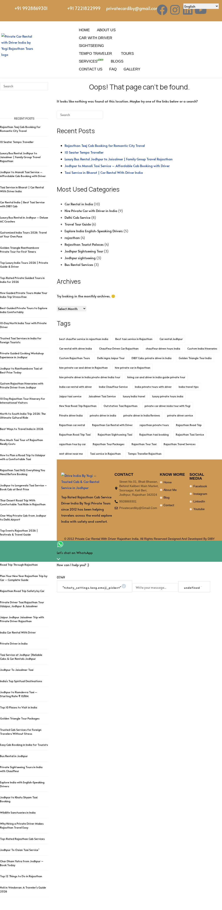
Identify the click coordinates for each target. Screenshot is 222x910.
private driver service (180, 415)
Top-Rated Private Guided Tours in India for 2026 (22, 280)
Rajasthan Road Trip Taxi (75, 434)
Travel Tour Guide (78, 224)
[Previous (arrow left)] (7, 455)
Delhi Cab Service (77, 217)
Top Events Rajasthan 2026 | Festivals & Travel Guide (19, 532)
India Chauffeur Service (113, 386)
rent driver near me (71, 453)
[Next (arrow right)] (214, 455)
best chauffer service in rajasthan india (83, 339)
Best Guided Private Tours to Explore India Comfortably (23, 310)
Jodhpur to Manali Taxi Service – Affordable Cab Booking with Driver (117, 165)
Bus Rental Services (79, 264)
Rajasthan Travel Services (180, 444)
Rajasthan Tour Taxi (144, 444)
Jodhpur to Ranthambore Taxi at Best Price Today (21, 370)
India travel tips (189, 386)
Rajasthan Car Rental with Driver (112, 425)
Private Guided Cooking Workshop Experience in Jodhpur (22, 355)
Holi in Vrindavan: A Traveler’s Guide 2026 (23, 889)
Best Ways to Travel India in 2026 (21, 429)
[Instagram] (175, 9)
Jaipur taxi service (70, 396)
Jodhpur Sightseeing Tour (84, 251)
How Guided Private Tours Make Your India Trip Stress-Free (23, 295)
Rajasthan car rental (72, 425)
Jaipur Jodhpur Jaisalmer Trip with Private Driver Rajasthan (22, 619)
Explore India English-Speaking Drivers (94, 231)
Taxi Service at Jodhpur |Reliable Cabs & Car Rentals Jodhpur (21, 657)
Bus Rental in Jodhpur (14, 756)
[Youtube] (200, 9)
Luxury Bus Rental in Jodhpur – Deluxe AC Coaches (24, 219)
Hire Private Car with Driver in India (91, 210)
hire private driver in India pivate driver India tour (89, 377)
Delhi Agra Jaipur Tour (110, 358)
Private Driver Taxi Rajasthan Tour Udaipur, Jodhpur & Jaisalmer (22, 604)
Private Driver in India (14, 643)
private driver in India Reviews (141, 415)
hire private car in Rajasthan (132, 367)
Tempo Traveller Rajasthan (145, 453)
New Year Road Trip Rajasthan (77, 406)
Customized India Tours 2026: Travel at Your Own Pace (23, 234)
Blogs (117, 61)
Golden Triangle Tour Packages (19, 718)
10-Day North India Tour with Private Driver (23, 325)
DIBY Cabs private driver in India (151, 358)
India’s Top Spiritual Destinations (21, 681)
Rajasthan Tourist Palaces (84, 244)
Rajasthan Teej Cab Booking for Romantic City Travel (105, 145)
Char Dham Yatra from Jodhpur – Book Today (21, 863)
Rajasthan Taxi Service (190, 434)
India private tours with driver (153, 386)
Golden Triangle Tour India (195, 358)
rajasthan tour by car (72, 444)
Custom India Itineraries (202, 348)
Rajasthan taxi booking (154, 434)
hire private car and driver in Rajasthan (83, 367)
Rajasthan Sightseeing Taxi (115, 434)
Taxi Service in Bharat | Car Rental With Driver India (104, 172)
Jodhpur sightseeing (80, 257)
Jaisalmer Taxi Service (102, 396)
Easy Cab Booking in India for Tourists (24, 745)
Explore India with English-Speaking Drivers (22, 784)
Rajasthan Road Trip (189, 425)
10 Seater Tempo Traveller (84, 152)
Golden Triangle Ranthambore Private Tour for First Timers (19, 250)
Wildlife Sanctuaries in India (18, 812)
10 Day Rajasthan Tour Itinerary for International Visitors (22, 400)
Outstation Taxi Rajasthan (120, 406)
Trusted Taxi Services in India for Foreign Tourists (20, 340)
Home (84, 30)
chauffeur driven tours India (163, 348)
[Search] (93, 116)
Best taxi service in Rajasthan (133, 339)
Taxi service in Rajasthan (105, 453)
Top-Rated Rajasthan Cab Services (22, 839)
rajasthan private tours (154, 425)
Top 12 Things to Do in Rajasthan (21, 876)
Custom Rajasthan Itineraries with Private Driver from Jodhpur (21, 385)
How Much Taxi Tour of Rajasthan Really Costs (21, 442)
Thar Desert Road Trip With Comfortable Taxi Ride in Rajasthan (23, 502)
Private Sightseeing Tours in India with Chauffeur (21, 769)
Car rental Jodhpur (171, 339)
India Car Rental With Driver (18, 632)
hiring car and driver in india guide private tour (156, 377)
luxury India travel (134, 396)
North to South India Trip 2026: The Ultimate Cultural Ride (23, 415)
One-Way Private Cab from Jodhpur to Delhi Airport (23, 517)
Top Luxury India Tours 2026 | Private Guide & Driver (24, 265)
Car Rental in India (79, 204)
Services (88, 61)
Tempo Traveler (95, 53)
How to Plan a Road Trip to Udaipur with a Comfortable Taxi (22, 457)
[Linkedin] (187, 9)
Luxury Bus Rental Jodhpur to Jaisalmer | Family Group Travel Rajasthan (119, 159)
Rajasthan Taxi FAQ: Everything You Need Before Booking (22, 472)
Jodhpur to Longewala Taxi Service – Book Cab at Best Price (23, 487)
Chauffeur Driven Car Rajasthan (119, 348)
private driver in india (103, 415)
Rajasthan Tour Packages (108, 444)
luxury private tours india (167, 396)
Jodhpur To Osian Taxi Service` (19, 850)
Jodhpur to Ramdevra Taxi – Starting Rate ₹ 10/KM (18, 694)
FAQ (112, 69)
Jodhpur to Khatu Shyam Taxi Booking (19, 799)
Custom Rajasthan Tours (74, 358)
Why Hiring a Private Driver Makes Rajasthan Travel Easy (22, 825)
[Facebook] (162, 9)
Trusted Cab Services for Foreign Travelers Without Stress (20, 732)
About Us (106, 30)
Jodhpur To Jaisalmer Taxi (16, 670)
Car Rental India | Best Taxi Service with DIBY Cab (22, 204)
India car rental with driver (75, 386)
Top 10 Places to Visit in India (18, 707)
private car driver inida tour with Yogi (167, 406)
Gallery (132, 69)
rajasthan (72, 237)
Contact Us (91, 69)
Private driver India (71, 415)
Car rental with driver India (75, 348)
